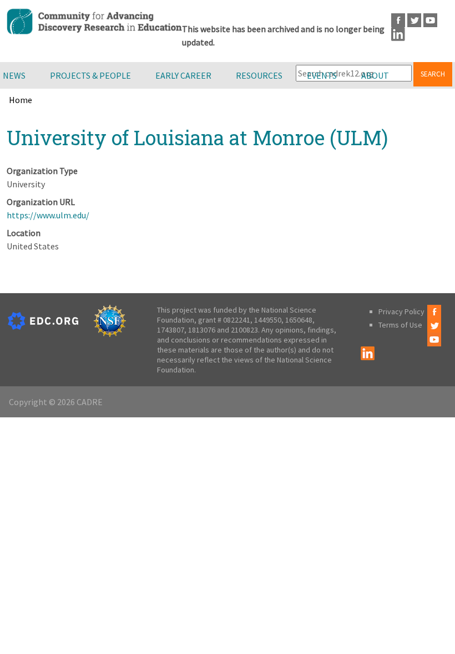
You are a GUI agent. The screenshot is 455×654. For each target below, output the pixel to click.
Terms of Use (400, 325)
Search (433, 74)
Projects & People (90, 75)
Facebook (398, 20)
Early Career (183, 75)
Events (322, 75)
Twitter (414, 20)
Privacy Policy (401, 311)
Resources (259, 75)
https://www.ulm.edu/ (48, 215)
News (14, 75)
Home (20, 99)
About (375, 75)
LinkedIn (398, 34)
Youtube (430, 20)
